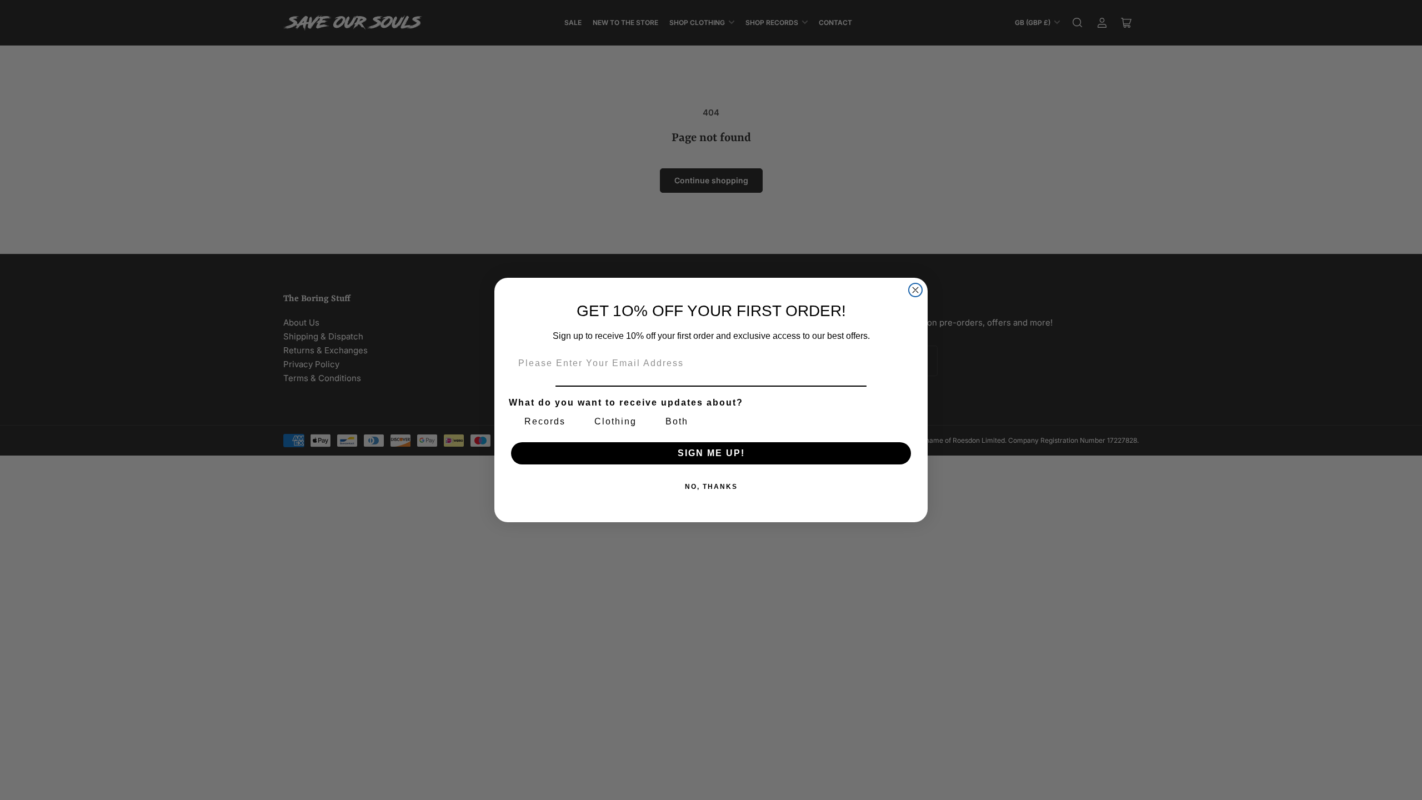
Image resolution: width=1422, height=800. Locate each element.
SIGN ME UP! (711, 453)
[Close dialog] (915, 290)
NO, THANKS (711, 487)
